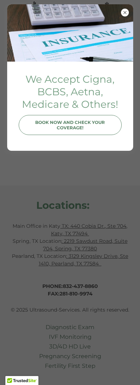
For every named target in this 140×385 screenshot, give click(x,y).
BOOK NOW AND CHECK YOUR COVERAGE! (70, 125)
